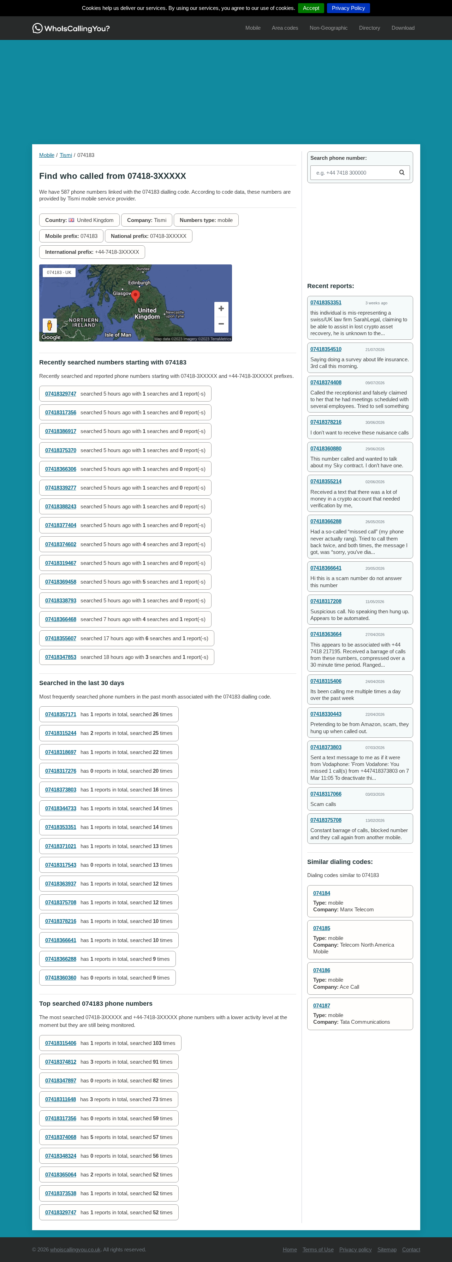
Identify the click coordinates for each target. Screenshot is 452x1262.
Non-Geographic (329, 28)
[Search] (402, 172)
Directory (369, 28)
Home (290, 1249)
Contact (411, 1249)
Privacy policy (355, 1249)
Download (403, 28)
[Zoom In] (221, 309)
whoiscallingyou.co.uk (75, 1249)
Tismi (66, 155)
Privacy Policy (348, 8)
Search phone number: (338, 158)
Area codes (285, 28)
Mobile (253, 28)
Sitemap (387, 1249)
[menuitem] (253, 28)
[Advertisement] (226, 89)
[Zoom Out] (221, 325)
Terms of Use (318, 1249)
